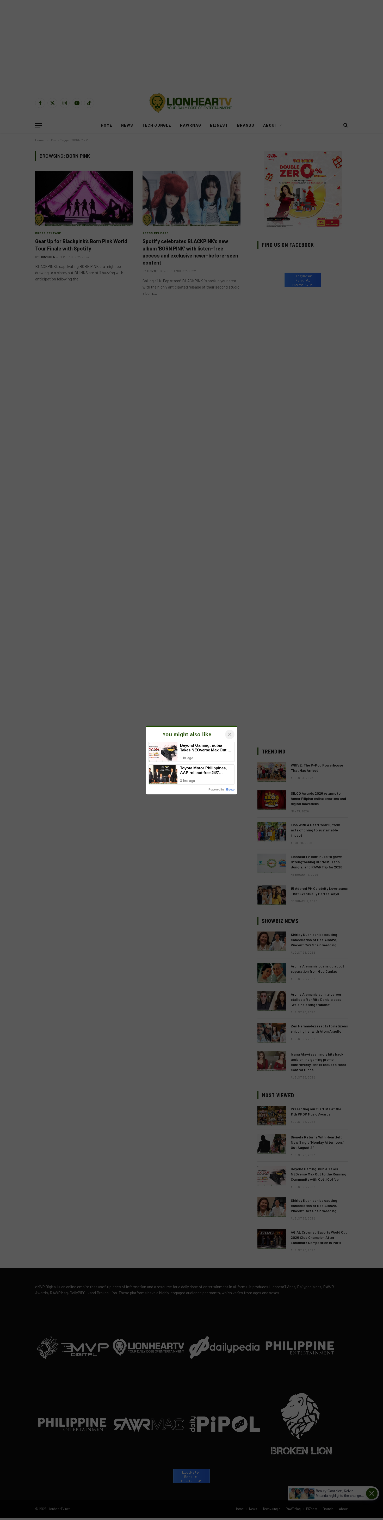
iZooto (230, 789)
